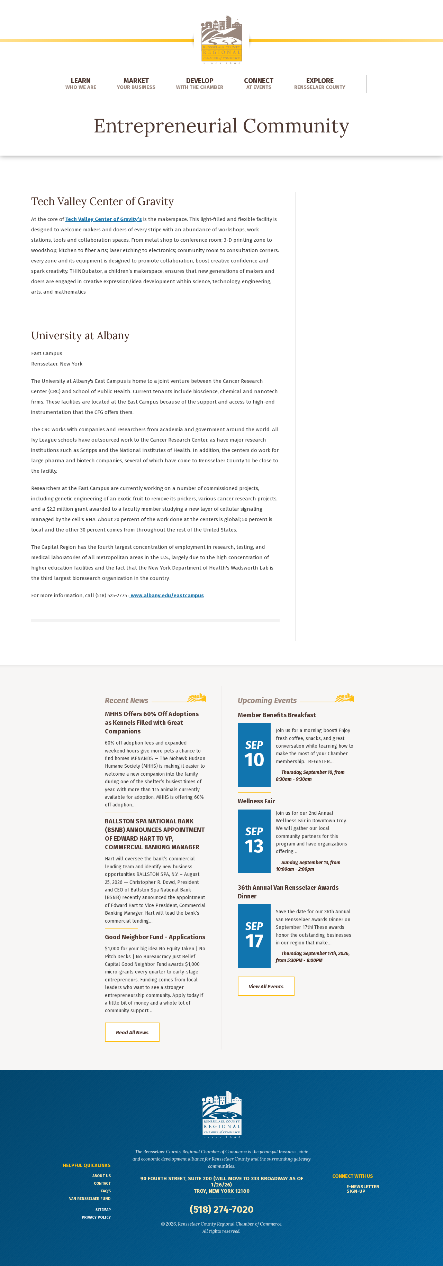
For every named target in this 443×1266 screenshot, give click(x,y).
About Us (101, 1176)
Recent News (126, 700)
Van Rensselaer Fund (90, 1198)
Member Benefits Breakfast (277, 715)
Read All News (132, 1032)
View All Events (266, 986)
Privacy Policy (96, 1217)
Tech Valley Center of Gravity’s (103, 219)
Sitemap (103, 1210)
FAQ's (106, 1191)
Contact (102, 1183)
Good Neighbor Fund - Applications (155, 937)
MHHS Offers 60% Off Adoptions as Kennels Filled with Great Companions (152, 722)
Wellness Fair (256, 801)
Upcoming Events (267, 700)
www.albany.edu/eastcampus (166, 595)
